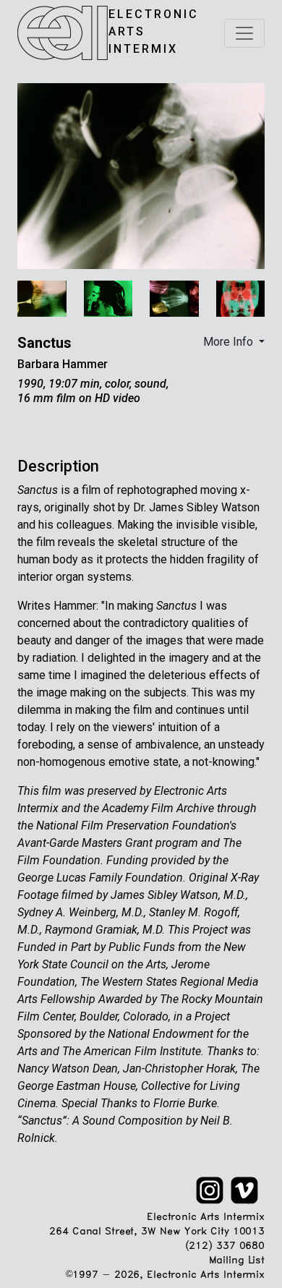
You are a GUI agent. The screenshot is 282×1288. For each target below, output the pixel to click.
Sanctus (44, 342)
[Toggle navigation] (244, 33)
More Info (229, 342)
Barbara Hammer (62, 364)
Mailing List (237, 1261)
